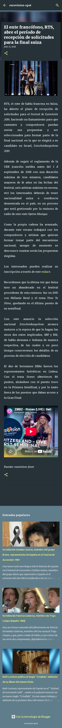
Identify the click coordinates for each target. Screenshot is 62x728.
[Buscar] (57, 5)
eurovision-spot (20, 5)
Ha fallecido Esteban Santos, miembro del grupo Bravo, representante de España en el (28, 554)
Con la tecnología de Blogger (33, 716)
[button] (6, 53)
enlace (45, 271)
